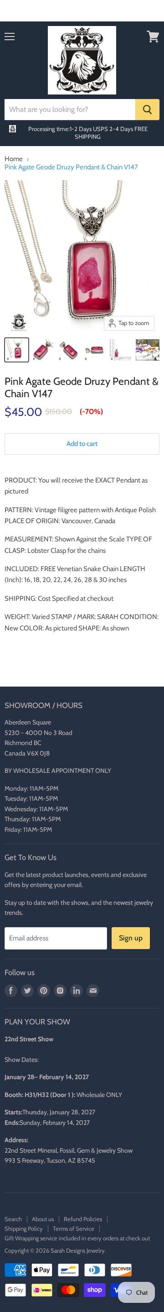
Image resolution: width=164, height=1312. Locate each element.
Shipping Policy (24, 1228)
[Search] (147, 109)
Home (14, 159)
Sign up (131, 938)
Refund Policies (83, 1219)
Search (13, 1219)
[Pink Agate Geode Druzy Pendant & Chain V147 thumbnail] (16, 350)
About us (43, 1219)
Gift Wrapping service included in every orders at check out (77, 1238)
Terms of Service (73, 1228)
